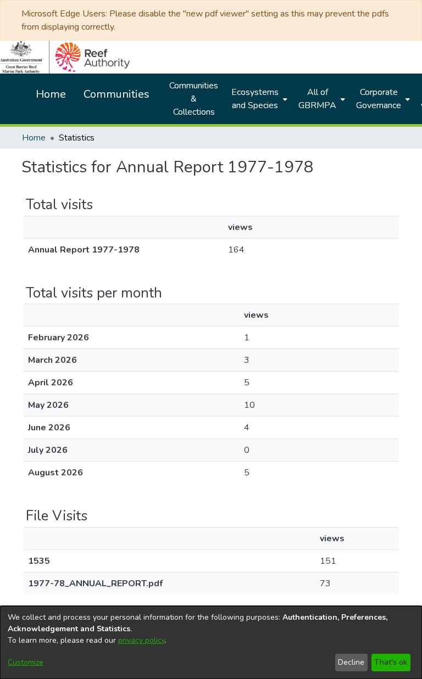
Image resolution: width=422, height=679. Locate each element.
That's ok (390, 662)
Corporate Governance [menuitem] (378, 98)
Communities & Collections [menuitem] (193, 99)
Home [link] (34, 138)
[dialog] (211, 642)
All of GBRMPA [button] (317, 98)
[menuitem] (258, 99)
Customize (25, 662)
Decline (351, 662)
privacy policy (141, 640)
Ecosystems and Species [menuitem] (255, 98)
